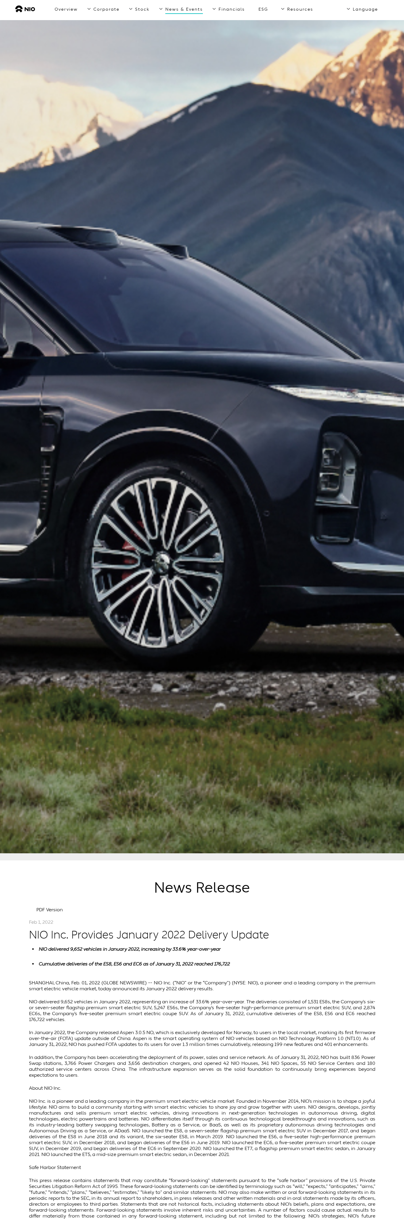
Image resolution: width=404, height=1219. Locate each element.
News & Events (184, 9)
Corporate (106, 9)
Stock (142, 9)
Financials (232, 9)
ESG (263, 9)
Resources (300, 9)
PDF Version (49, 910)
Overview (66, 9)
